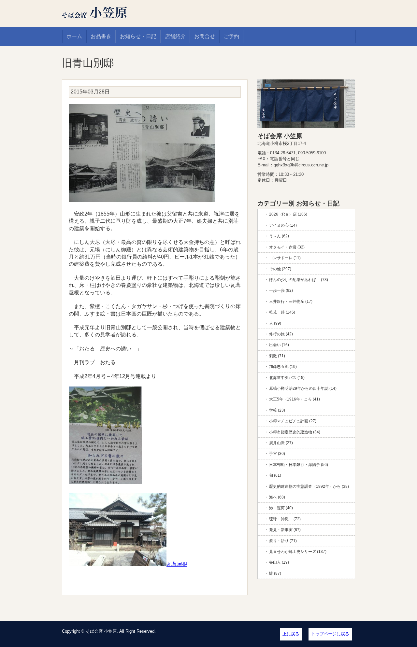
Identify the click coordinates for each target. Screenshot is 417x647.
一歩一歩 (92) (281, 290)
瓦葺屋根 (176, 564)
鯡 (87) (275, 573)
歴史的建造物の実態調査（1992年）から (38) (309, 486)
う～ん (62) (279, 236)
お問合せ (204, 36)
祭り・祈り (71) (283, 541)
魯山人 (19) (279, 562)
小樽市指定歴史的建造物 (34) (294, 432)
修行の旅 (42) (281, 334)
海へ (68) (277, 497)
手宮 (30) (277, 453)
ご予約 (231, 36)
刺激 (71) (277, 356)
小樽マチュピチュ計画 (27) (292, 421)
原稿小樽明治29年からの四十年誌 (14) (303, 388)
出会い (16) (279, 345)
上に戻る (290, 633)
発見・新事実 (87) (285, 529)
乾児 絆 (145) (282, 312)
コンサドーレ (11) (285, 258)
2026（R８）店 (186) (288, 214)
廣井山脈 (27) (281, 443)
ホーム (74, 36)
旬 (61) (275, 475)
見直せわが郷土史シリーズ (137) (297, 551)
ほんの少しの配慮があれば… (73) (298, 279)
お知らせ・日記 (138, 36)
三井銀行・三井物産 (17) (290, 301)
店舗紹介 (175, 36)
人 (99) (275, 323)
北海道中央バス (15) (287, 377)
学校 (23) (277, 410)
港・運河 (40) (281, 508)
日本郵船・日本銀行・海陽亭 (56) (298, 464)
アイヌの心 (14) (283, 225)
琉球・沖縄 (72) (285, 519)
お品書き (101, 36)
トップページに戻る (330, 633)
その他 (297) (280, 269)
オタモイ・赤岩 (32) (287, 247)
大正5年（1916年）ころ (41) (294, 399)
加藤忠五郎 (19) (283, 366)
